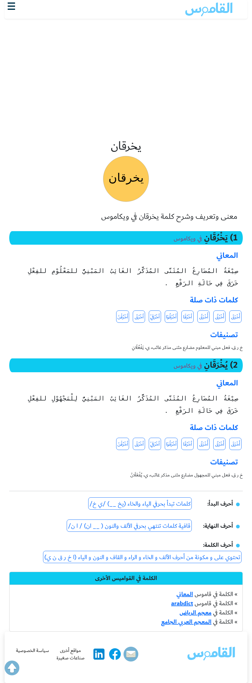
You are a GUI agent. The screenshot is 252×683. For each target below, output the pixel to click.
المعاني (184, 594)
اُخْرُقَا (187, 317)
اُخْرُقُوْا (171, 317)
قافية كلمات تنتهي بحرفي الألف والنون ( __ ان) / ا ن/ (129, 526)
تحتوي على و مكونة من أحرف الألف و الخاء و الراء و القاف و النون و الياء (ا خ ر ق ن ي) (142, 557)
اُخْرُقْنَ (122, 317)
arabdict (182, 603)
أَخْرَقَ (235, 317)
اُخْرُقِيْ (154, 317)
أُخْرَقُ (203, 317)
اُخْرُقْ (139, 317)
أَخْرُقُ (219, 317)
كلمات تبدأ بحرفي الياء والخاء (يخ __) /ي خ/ (140, 504)
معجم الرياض (195, 612)
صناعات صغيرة (71, 658)
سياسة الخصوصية (32, 650)
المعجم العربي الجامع (186, 622)
